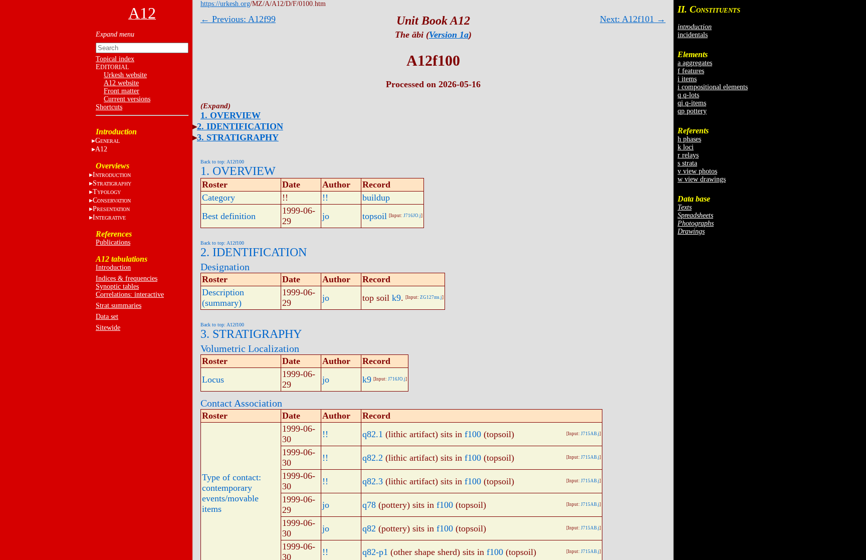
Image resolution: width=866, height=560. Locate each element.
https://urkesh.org (225, 4)
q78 (369, 505)
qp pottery (692, 111)
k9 (396, 298)
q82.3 (372, 481)
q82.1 (372, 434)
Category (218, 198)
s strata (687, 163)
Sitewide (108, 327)
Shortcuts (109, 107)
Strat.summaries (118, 305)
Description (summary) (223, 297)
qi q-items (692, 103)
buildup (376, 198)
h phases (689, 139)
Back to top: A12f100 (222, 161)
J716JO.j (412, 215)
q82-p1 (375, 552)
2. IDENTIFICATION (240, 126)
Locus (213, 380)
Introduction (113, 267)
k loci (686, 147)
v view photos (697, 171)
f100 (473, 434)
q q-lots (688, 95)
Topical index (115, 59)
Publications (113, 242)
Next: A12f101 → (633, 19)
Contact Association (241, 403)
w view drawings (702, 179)
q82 (369, 528)
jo (325, 216)
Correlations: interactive (130, 294)
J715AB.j (590, 433)
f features (691, 71)
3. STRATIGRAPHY (238, 137)
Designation (225, 266)
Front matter (121, 91)
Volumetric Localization (249, 348)
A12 (101, 149)
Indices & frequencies (126, 278)
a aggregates (695, 63)
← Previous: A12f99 (238, 19)
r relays (688, 155)
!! (325, 198)
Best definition (229, 216)
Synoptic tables (117, 286)
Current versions (127, 99)
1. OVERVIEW (230, 115)
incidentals (693, 35)
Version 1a (449, 35)
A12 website (121, 83)
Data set (107, 316)
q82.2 (372, 458)
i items (687, 79)
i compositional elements (713, 87)
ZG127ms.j (431, 297)
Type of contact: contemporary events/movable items (231, 493)
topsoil (374, 216)
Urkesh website (125, 75)
